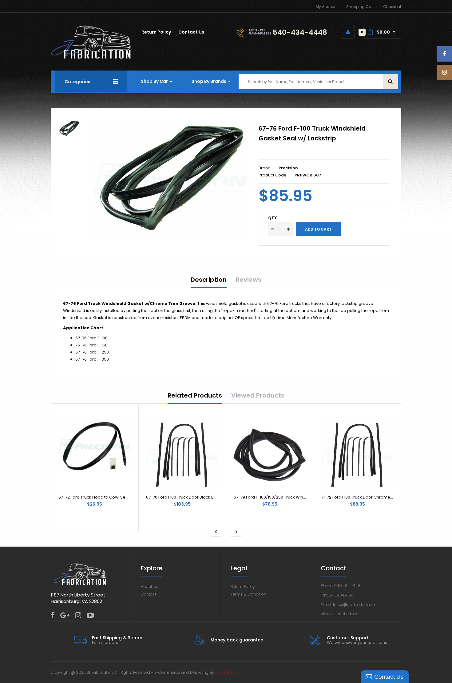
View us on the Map (340, 614)
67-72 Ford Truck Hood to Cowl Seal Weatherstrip (107, 497)
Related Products (195, 395)
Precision (288, 168)
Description (209, 279)
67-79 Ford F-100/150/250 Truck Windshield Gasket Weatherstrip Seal (302, 497)
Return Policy (243, 586)
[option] (171, 178)
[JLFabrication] (91, 57)
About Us (149, 586)
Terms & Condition (248, 594)
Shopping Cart (360, 6)
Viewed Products (257, 395)
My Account (327, 6)
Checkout (392, 6)
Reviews (248, 279)
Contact (148, 594)
